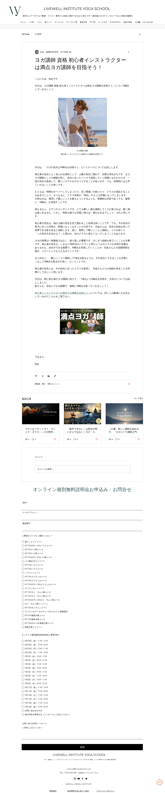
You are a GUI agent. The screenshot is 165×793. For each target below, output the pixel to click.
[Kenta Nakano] (74, 778)
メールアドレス (29, 512)
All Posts (25, 34)
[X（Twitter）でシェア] (42, 376)
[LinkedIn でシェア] (48, 376)
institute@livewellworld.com (79, 769)
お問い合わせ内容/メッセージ (34, 723)
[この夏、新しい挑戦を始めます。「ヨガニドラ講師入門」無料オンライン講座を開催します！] (124, 413)
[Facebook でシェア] (36, 376)
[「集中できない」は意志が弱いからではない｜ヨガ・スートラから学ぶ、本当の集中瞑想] (82, 413)
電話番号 (26, 523)
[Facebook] (82, 778)
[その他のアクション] (128, 52)
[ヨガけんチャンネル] (78, 778)
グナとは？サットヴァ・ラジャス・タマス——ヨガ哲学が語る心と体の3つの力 (40, 430)
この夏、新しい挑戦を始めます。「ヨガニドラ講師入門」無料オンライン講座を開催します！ (124, 430)
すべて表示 (138, 398)
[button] (31, 22)
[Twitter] (86, 778)
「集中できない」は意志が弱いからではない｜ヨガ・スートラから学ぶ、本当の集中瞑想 (82, 430)
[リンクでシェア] (55, 376)
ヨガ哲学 (38, 34)
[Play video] (82, 321)
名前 (24, 502)
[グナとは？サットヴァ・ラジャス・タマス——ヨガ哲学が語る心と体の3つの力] (40, 413)
